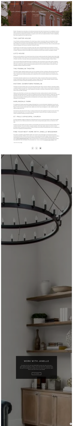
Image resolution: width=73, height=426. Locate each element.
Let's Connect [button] (36, 373)
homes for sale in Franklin (49, 139)
